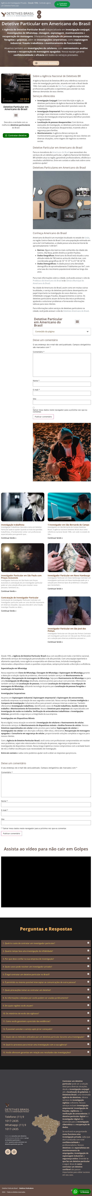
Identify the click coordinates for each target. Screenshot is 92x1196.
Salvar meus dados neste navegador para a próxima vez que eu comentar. (60, 411)
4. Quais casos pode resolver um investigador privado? (27, 966)
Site (34, 399)
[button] (15, 115)
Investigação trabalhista (12, 524)
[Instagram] (39, 16)
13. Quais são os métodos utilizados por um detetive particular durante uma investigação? (43, 1037)
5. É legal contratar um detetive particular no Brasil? (26, 974)
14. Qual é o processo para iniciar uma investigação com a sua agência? (35, 1044)
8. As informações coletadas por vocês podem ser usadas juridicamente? (35, 998)
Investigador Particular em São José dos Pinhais (67, 629)
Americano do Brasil (60, 152)
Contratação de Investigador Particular (19, 597)
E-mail (36, 390)
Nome (36, 381)
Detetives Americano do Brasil (76, 311)
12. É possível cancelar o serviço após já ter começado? (27, 1029)
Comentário (38, 352)
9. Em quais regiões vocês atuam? (18, 1005)
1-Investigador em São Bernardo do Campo (68, 524)
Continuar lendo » (8, 538)
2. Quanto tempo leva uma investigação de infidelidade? (28, 951)
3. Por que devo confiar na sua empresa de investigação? (28, 959)
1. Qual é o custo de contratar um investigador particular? (29, 943)
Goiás (86, 237)
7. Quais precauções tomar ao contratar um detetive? (27, 990)
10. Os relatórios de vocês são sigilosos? (21, 1013)
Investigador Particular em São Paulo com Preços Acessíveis (21, 576)
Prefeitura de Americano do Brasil (47, 280)
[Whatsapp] (39, 12)
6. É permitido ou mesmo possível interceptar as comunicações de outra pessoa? (39, 982)
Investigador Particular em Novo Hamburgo (69, 575)
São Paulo (62, 86)
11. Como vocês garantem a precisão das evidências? (26, 1021)
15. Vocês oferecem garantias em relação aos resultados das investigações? (37, 1052)
